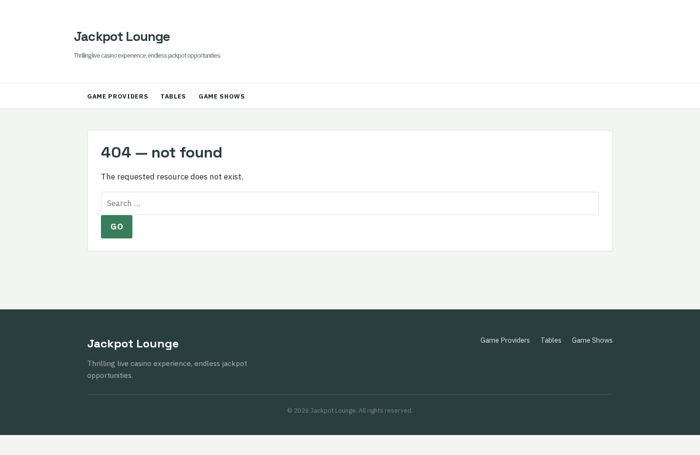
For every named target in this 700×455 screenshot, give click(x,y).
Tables (173, 96)
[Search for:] (350, 203)
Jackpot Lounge (122, 36)
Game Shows (222, 96)
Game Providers (117, 96)
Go (116, 226)
